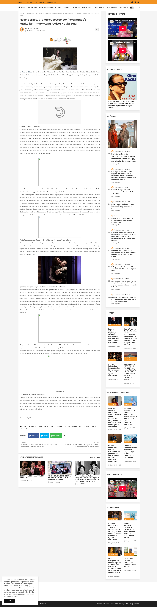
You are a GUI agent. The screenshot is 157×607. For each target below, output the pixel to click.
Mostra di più (95, 457)
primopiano (84, 426)
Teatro (93, 426)
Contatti (30, 2)
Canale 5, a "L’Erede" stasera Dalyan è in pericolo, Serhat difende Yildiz (122, 220)
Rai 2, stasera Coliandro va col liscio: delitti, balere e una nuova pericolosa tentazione (123, 206)
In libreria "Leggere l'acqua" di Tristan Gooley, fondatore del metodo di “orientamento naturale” (130, 530)
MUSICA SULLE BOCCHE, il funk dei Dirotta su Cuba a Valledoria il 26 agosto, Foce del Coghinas (123, 299)
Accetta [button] (9, 601)
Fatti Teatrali (99, 8)
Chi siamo (21, 2)
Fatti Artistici (32, 8)
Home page (24, 13)
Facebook (34, 436)
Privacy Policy (40, 2)
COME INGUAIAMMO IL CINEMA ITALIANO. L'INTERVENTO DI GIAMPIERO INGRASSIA (59, 478)
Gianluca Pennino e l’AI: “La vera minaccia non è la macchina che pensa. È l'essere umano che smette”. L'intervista (114, 531)
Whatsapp (57, 436)
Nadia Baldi (61, 426)
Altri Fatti (122, 8)
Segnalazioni (51, 2)
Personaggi (72, 426)
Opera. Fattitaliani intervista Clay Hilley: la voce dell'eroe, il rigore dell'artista (114, 370)
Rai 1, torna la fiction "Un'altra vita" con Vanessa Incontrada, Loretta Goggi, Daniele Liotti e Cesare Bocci (123, 157)
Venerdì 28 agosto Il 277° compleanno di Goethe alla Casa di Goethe (123, 192)
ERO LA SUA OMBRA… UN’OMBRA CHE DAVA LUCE (32, 477)
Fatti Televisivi (112, 8)
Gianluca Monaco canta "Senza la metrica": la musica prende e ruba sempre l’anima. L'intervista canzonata (130, 416)
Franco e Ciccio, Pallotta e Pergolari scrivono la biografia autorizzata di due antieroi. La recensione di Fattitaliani (87, 478)
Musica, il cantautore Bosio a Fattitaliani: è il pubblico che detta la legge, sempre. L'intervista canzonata (114, 453)
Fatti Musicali (87, 8)
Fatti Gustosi (75, 8)
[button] (139, 7)
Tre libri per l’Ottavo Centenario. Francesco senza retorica (130, 563)
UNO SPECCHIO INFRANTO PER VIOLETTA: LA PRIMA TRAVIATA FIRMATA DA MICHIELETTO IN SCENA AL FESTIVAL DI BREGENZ (130, 372)
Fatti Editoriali (63, 8)
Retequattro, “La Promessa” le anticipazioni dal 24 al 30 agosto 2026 (123, 269)
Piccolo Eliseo (27, 72)
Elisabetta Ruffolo (35, 426)
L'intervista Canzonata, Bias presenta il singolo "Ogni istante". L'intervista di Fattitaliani (130, 451)
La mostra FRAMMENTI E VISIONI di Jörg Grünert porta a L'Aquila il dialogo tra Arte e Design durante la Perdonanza (124, 284)
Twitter (46, 436)
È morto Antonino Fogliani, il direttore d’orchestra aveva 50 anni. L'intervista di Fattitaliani (114, 336)
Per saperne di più (11, 596)
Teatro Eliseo (33, 13)
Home (23, 8)
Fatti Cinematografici (47, 8)
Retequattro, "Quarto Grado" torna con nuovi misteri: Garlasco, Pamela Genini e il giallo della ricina (124, 254)
